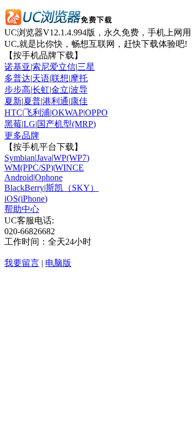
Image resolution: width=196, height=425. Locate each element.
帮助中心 (21, 209)
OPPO (96, 112)
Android (18, 177)
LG (29, 124)
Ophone (49, 177)
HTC (13, 112)
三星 (86, 66)
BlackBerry (24, 187)
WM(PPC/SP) (28, 167)
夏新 (13, 101)
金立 (60, 89)
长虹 (41, 89)
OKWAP (67, 112)
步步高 (17, 89)
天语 (41, 78)
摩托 (79, 78)
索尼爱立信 (54, 66)
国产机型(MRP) (66, 124)
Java (44, 157)
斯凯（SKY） (72, 187)
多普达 (17, 78)
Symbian (19, 157)
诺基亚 (17, 66)
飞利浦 (37, 112)
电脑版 (58, 263)
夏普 (32, 101)
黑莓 (13, 124)
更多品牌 (21, 135)
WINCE (69, 167)
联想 (60, 78)
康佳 (79, 101)
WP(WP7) (71, 157)
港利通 (55, 101)
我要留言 (21, 263)
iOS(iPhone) (25, 198)
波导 (79, 89)
